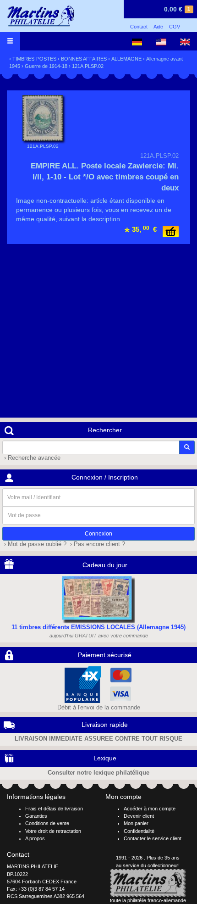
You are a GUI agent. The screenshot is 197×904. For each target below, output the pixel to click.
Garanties (36, 816)
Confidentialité (139, 831)
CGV (174, 26)
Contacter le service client (152, 838)
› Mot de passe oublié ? (34, 544)
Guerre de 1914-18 (46, 66)
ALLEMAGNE (126, 58)
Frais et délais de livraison (54, 808)
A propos (35, 838)
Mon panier (136, 823)
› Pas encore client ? (96, 544)
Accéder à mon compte (149, 808)
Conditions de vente (47, 823)
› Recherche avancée (31, 458)
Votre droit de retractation (53, 831)
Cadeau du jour (104, 565)
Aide (158, 26)
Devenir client (139, 816)
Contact (139, 26)
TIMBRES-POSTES (34, 58)
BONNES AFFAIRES (84, 58)
